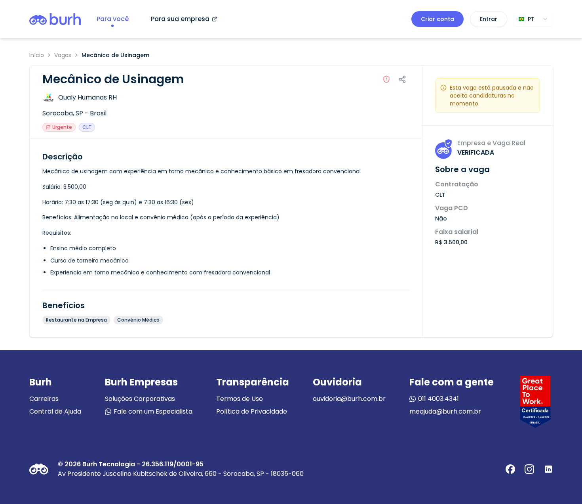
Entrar (488, 19)
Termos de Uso (239, 398)
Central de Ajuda (55, 411)
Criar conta (437, 19)
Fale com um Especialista (153, 411)
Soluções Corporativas (140, 398)
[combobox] (533, 19)
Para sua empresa (180, 18)
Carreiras (44, 398)
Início (36, 55)
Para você (113, 18)
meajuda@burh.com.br (445, 411)
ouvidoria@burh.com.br (349, 398)
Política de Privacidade (251, 411)
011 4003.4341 (438, 398)
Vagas (62, 55)
